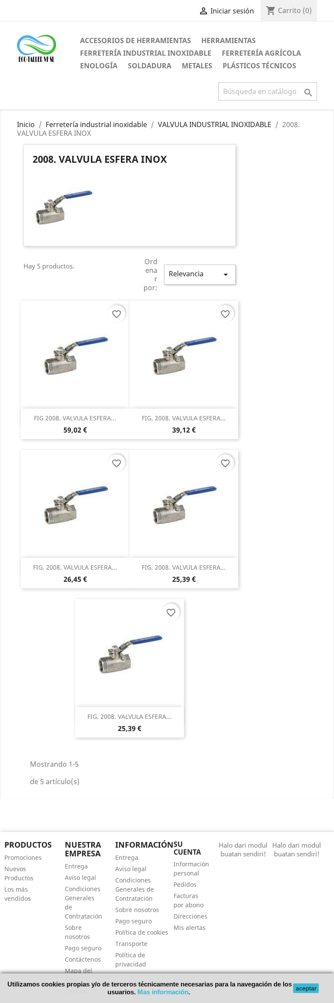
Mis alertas (190, 927)
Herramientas (228, 40)
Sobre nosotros (137, 910)
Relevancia (199, 274)
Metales (197, 65)
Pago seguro (83, 948)
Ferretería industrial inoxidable (145, 53)
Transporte (131, 943)
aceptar (306, 988)
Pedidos (185, 884)
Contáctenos (83, 959)
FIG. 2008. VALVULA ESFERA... (184, 418)
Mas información (162, 992)
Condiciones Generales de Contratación (134, 889)
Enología (98, 65)
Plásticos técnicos (259, 65)
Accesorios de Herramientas (135, 40)
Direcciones (190, 916)
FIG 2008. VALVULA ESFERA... (75, 418)
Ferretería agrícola (261, 53)
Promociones (23, 857)
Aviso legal (80, 877)
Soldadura (149, 65)
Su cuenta (187, 848)
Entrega (76, 866)
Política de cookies (141, 932)
